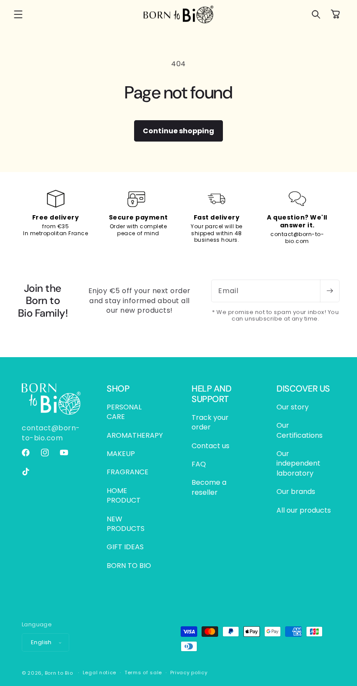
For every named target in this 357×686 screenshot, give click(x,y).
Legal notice (99, 672)
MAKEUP (121, 454)
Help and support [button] (211, 393)
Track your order (210, 422)
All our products (303, 510)
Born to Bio (59, 672)
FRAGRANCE (127, 472)
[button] (18, 14)
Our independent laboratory (298, 463)
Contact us (210, 446)
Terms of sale (143, 672)
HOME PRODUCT (124, 495)
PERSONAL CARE (124, 412)
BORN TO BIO (129, 566)
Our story (292, 407)
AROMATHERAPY (135, 435)
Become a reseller (209, 487)
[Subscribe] (329, 291)
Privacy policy (189, 672)
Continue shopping (178, 131)
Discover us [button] (303, 388)
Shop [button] (118, 388)
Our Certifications (299, 430)
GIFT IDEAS (125, 547)
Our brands (295, 492)
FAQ (199, 464)
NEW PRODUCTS (126, 524)
